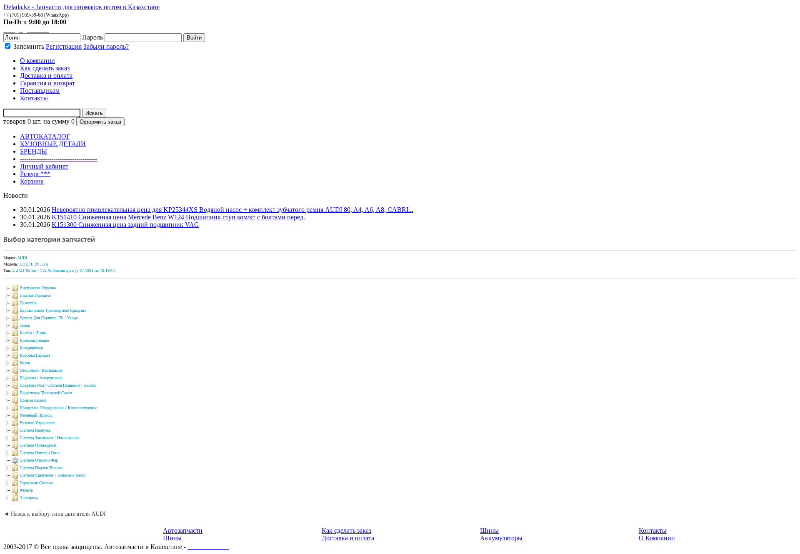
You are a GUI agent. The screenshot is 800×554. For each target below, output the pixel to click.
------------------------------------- (58, 158)
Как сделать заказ (346, 530)
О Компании (657, 538)
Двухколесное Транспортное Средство (53, 310)
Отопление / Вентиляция (41, 370)
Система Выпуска (35, 430)
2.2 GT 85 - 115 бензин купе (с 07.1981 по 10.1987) (63, 270)
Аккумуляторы (501, 538)
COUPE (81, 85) (34, 264)
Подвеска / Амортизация (41, 377)
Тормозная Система (36, 482)
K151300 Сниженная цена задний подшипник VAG (125, 224)
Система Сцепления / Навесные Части (52, 475)
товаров (14, 121)
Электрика (29, 497)
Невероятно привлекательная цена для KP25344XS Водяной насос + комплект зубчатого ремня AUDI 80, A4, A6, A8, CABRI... (232, 209)
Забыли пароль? (106, 46)
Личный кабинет (44, 166)
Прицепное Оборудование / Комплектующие (58, 407)
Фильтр (26, 490)
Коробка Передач (35, 355)
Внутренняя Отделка (38, 288)
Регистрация (64, 46)
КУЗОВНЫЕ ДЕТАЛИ (53, 143)
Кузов (25, 362)
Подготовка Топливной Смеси (46, 392)
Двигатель (29, 303)
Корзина (32, 181)
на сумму (56, 121)
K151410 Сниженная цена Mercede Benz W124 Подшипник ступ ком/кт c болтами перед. (178, 217)
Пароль (92, 37)
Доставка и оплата (348, 538)
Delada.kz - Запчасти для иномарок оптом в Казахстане (81, 6)
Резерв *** (35, 173)
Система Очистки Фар (39, 460)
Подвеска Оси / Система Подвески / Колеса (57, 385)
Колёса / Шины (33, 332)
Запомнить (28, 46)
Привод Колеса (33, 400)
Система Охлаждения (38, 445)
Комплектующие (34, 340)
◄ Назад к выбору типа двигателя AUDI (54, 514)
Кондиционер (31, 347)
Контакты (653, 530)
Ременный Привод (36, 415)
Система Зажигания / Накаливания (50, 437)
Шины (172, 538)
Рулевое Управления (37, 422)
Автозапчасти (182, 530)
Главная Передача (35, 295)
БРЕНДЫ (33, 151)
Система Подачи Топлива (41, 467)
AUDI (22, 258)
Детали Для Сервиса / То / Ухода (49, 318)
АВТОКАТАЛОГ (45, 136)
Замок (25, 325)
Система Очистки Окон (40, 452)
